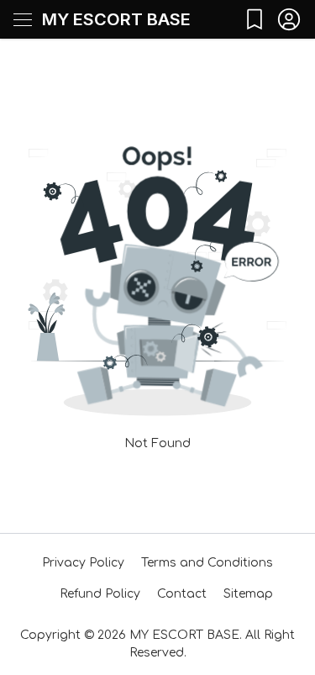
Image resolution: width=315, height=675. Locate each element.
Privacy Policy (83, 562)
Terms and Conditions (207, 562)
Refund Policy (100, 594)
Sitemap (248, 594)
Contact (182, 594)
